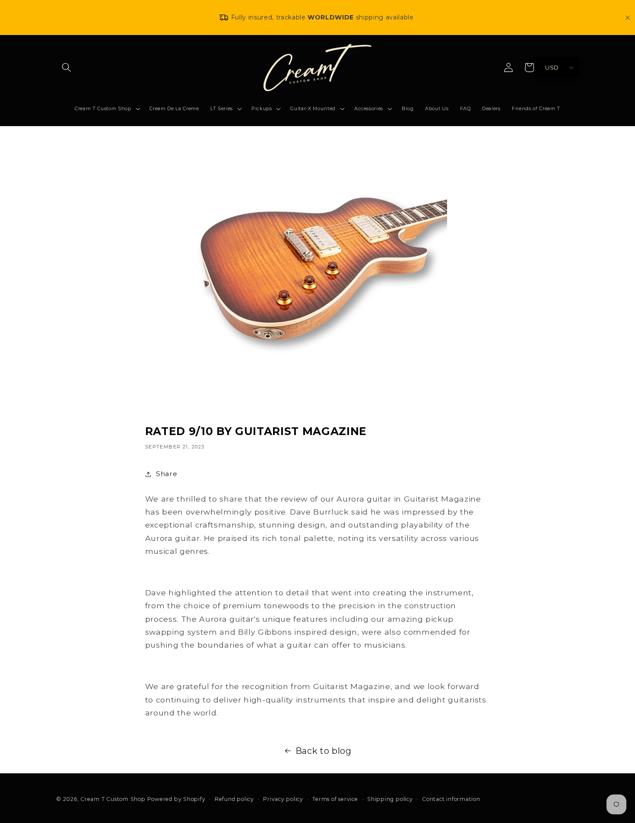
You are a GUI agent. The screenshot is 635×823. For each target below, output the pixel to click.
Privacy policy (283, 799)
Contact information (451, 799)
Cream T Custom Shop (113, 799)
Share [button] (166, 474)
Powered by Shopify (176, 799)
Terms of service (335, 799)
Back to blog (323, 751)
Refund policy (234, 799)
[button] (66, 67)
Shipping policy (390, 799)
